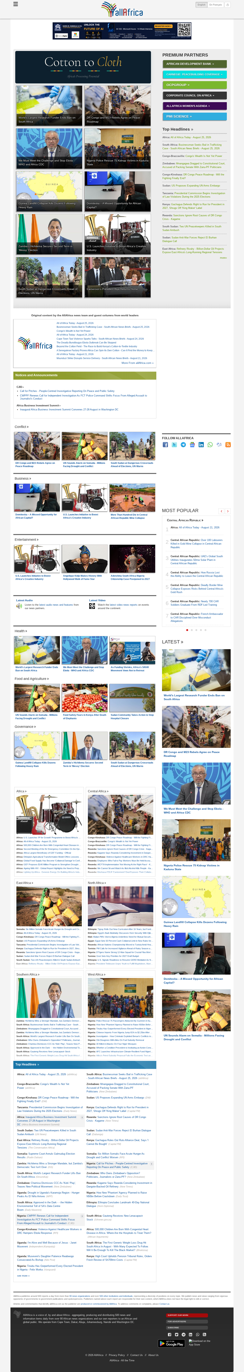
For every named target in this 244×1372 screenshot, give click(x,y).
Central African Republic (184, 520)
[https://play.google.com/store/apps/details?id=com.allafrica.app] (171, 1344)
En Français (215, 4)
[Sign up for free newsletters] (219, 444)
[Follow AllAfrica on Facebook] (165, 444)
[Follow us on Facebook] (169, 1334)
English (203, 4)
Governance (24, 726)
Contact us (164, 1304)
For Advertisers (177, 1321)
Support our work (178, 1315)
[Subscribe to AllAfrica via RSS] (204, 1334)
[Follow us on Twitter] (176, 1334)
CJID (19, 387)
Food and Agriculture (30, 678)
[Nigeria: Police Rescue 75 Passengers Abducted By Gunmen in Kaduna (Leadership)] (120, 998)
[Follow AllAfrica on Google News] (192, 444)
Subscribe (173, 1328)
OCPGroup (176, 85)
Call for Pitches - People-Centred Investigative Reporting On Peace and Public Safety (67, 391)
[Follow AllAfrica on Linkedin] (201, 444)
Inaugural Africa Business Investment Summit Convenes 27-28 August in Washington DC (69, 409)
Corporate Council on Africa (189, 95)
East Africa (23, 883)
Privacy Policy (117, 1355)
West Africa (95, 974)
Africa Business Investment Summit (38, 405)
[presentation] (221, 511)
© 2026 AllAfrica (94, 1355)
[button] (187, 630)
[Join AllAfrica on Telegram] (183, 444)
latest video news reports (123, 604)
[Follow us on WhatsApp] (197, 1334)
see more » (23, 1275)
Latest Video (97, 600)
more (223, 257)
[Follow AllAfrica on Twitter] (174, 444)
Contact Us (136, 1355)
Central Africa (97, 791)
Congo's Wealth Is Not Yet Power (192, 156)
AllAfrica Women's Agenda (186, 105)
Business (22, 478)
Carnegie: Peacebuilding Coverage (193, 74)
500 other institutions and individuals (116, 1296)
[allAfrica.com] (35, 343)
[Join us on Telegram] (183, 1334)
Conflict (20, 427)
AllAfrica (122, 9)
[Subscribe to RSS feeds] (228, 444)
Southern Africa (26, 974)
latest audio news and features (56, 604)
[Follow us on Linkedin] (190, 1334)
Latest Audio (24, 600)
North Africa (96, 883)
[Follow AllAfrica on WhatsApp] (210, 444)
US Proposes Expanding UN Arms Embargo (191, 185)
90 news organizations (79, 1296)
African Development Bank (188, 63)
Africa (20, 791)
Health (20, 631)
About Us (153, 1355)
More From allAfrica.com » (138, 363)
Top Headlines (176, 129)
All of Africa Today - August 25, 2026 (186, 137)
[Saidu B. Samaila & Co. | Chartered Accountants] (122, 31)
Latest (171, 642)
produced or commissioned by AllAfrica (99, 1304)
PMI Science (177, 116)
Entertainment (25, 539)
